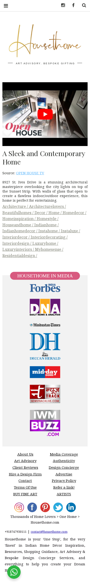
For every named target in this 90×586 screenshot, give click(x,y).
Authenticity (64, 460)
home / (55, 212)
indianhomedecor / (20, 231)
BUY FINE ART (25, 494)
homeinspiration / (19, 218)
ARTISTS (64, 494)
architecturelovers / (47, 206)
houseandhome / (18, 225)
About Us (25, 454)
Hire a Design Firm (25, 474)
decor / (41, 212)
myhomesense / (49, 249)
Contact (25, 480)
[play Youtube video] (45, 114)
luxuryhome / (45, 243)
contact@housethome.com (49, 532)
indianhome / (46, 225)
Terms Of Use (25, 487)
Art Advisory (25, 460)
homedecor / (74, 212)
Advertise (63, 474)
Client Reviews (25, 467)
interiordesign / (17, 243)
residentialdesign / (19, 255)
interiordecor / (16, 237)
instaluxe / (70, 231)
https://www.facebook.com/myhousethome (72, 5)
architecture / (15, 206)
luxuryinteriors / (18, 249)
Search (82, 5)
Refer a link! (64, 487)
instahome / (49, 231)
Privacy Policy (64, 480)
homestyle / (48, 218)
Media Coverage (64, 454)
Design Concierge (64, 467)
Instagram (61, 5)
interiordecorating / (49, 237)
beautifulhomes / (18, 212)
